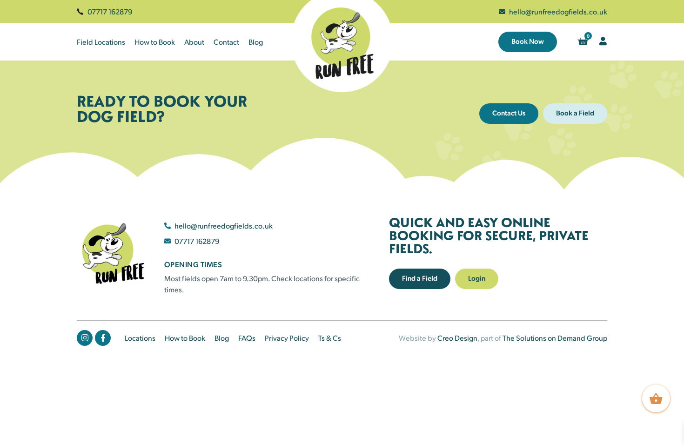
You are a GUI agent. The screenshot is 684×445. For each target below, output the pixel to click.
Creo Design (457, 338)
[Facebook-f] (103, 338)
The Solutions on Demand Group (555, 338)
